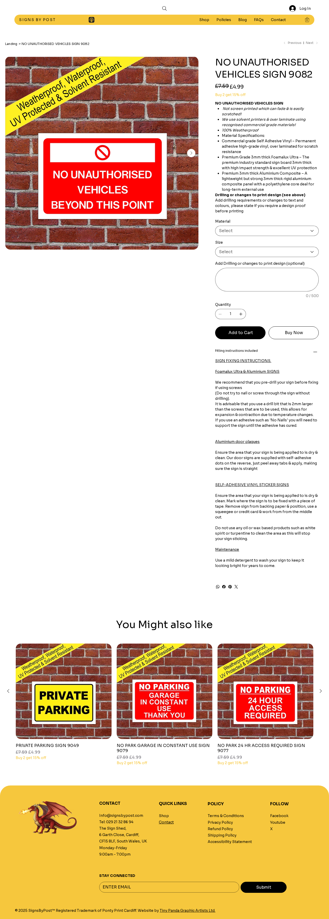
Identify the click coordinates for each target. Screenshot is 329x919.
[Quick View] (64, 691)
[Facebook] (223, 586)
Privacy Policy (220, 822)
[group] (164, 704)
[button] (224, 20)
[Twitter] (236, 586)
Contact (166, 822)
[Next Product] (321, 691)
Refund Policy (220, 829)
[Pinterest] (230, 586)
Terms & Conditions (226, 815)
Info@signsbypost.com (121, 815)
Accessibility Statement (230, 841)
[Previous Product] (8, 691)
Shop (164, 815)
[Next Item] (191, 153)
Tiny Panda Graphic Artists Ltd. (187, 910)
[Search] (164, 8)
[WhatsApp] (217, 586)
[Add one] (241, 314)
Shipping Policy (222, 835)
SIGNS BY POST (38, 19)
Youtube (277, 822)
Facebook (279, 815)
